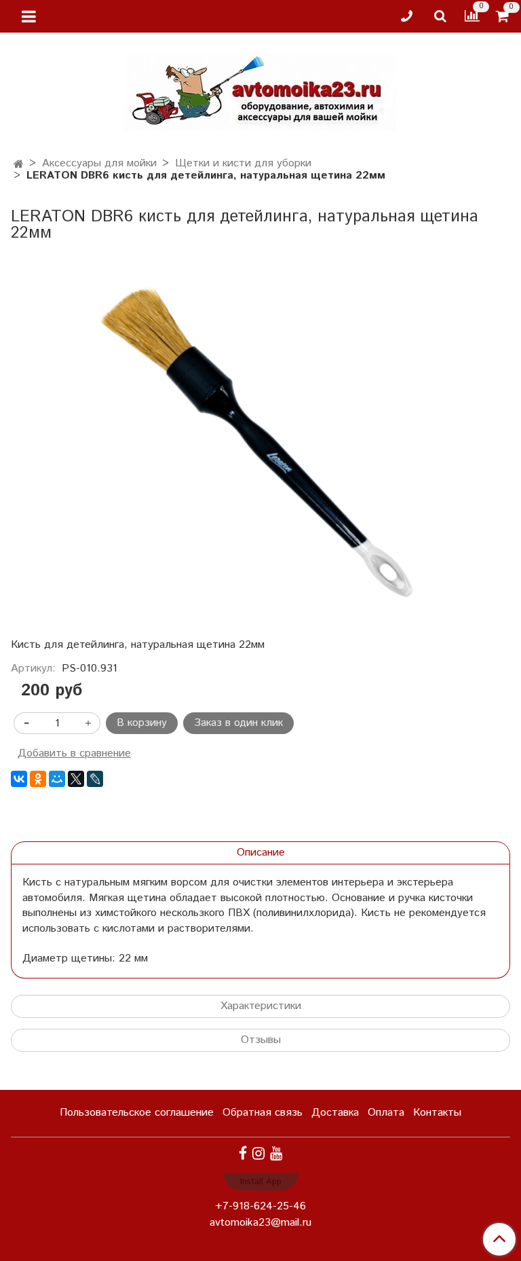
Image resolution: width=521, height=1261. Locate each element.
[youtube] (276, 1153)
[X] (76, 779)
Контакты (437, 1112)
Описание (261, 852)
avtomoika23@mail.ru (260, 1222)
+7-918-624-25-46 (260, 1206)
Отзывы (261, 1040)
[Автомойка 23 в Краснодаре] (260, 90)
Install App (261, 1181)
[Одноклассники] (38, 779)
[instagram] (258, 1153)
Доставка (335, 1112)
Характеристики (260, 1006)
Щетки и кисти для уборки (243, 163)
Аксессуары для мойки (99, 163)
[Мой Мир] (57, 779)
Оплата (386, 1112)
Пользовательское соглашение (137, 1112)
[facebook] (243, 1153)
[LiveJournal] (95, 779)
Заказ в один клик (238, 723)
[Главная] (19, 164)
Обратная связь (263, 1112)
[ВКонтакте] (19, 779)
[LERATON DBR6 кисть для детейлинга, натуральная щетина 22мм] (260, 445)
